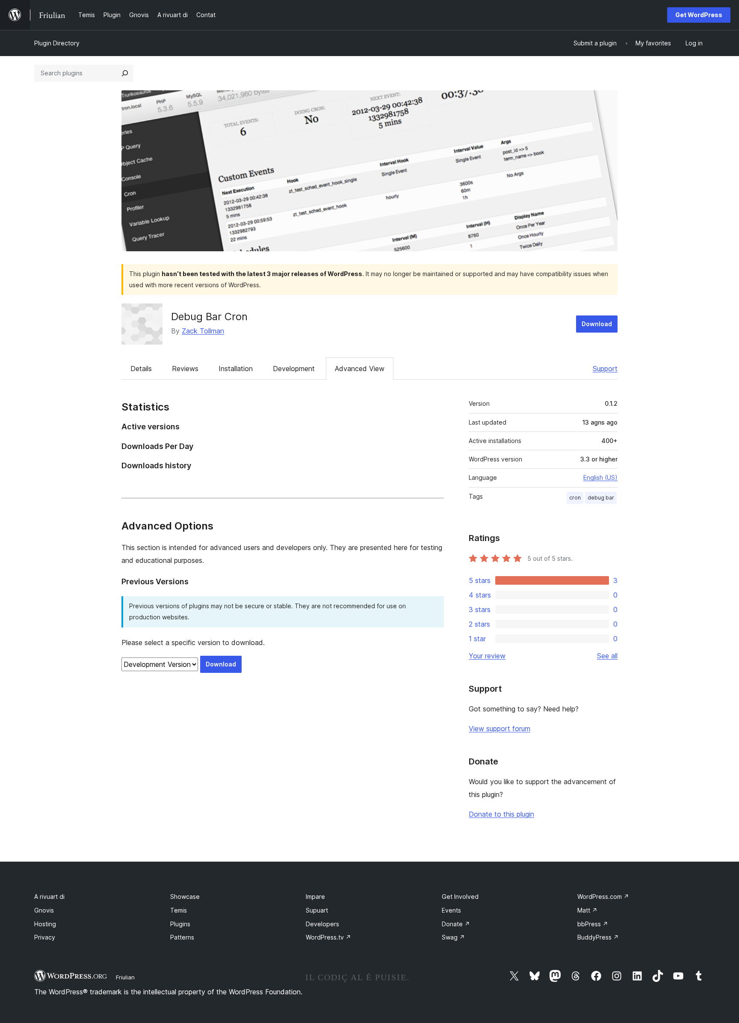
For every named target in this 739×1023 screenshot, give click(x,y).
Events (451, 910)
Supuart (317, 910)
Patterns (182, 937)
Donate (456, 924)
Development (294, 368)
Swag (453, 937)
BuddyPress (598, 937)
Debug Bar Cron (209, 316)
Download (597, 323)
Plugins (180, 924)
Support (605, 368)
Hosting (45, 924)
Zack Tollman (203, 331)
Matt (587, 910)
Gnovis (44, 910)
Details (141, 368)
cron (575, 497)
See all (607, 655)
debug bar (601, 497)
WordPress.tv (328, 937)
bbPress (592, 924)
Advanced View (359, 368)
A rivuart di (49, 896)
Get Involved (460, 896)
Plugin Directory (57, 43)
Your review (487, 655)
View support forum (499, 728)
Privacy (44, 937)
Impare (315, 896)
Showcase (185, 896)
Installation (236, 368)
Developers (322, 924)
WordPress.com (603, 896)
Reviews (185, 368)
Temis (178, 910)
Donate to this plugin (501, 814)
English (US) (600, 477)
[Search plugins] (124, 73)
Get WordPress (698, 14)
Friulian (125, 977)
